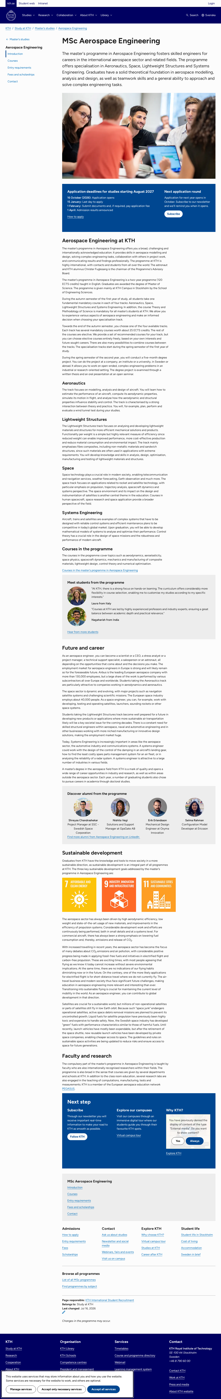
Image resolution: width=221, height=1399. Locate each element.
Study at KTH (23, 28)
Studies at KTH (150, 1247)
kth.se (11, 3)
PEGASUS (68, 1088)
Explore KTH (173, 1153)
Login (211, 3)
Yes (178, 1141)
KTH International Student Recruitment (109, 1300)
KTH (8, 28)
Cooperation (13, 1362)
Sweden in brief (191, 1254)
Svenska (210, 15)
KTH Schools (68, 1355)
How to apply (75, 216)
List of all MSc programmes (79, 1279)
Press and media (179, 1384)
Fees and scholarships (21, 74)
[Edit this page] (63, 1312)
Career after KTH (151, 1254)
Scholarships (70, 1254)
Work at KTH (177, 1377)
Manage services (21, 1389)
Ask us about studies (114, 1234)
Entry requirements (19, 67)
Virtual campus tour (129, 1135)
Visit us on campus (113, 1258)
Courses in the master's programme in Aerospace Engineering (100, 570)
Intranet (43, 3)
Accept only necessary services (61, 1389)
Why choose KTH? (152, 1234)
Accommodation (191, 1247)
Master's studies (45, 28)
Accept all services (104, 1389)
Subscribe (173, 213)
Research (11, 1355)
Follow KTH (77, 1136)
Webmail (120, 1362)
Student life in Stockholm (197, 1234)
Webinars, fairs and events (118, 1252)
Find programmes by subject (79, 1286)
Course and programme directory (135, 1355)
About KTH (12, 1369)
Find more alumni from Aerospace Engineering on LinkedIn (103, 837)
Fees (65, 1247)
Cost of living (189, 1241)
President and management (77, 1369)
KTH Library (67, 1348)
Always (194, 1141)
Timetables (121, 1348)
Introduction (15, 53)
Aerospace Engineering (72, 28)
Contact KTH (177, 1370)
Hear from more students (82, 632)
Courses (13, 60)
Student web (27, 3)
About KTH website (181, 1391)
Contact (13, 81)
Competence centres (73, 1362)
